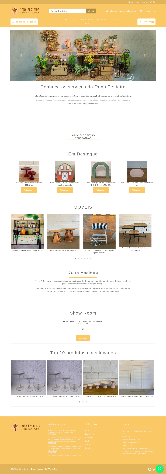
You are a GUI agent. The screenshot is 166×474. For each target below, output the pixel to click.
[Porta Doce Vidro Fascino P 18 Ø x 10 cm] (35, 377)
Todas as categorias (25, 22)
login (120, 11)
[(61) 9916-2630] (154, 2)
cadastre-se (131, 11)
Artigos (116, 20)
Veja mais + (29, 190)
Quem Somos (70, 20)
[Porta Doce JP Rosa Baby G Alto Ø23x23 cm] (71, 377)
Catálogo (135, 2)
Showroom (87, 20)
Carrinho (147, 22)
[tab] (74, 80)
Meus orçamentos (148, 11)
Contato (87, 24)
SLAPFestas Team (51, 469)
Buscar (91, 11)
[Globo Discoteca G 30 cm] (143, 377)
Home (57, 20)
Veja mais (83, 338)
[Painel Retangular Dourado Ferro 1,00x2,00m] (107, 377)
